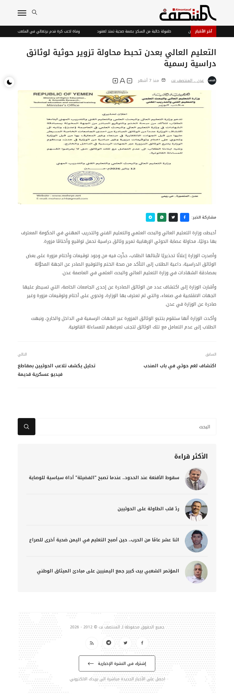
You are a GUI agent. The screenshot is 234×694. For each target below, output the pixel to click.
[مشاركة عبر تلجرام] (150, 217)
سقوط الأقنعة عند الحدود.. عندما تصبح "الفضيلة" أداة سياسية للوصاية (104, 477)
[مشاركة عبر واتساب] (161, 217)
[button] (22, 13)
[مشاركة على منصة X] (173, 217)
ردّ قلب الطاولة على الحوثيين (148, 508)
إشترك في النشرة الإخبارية (121, 663)
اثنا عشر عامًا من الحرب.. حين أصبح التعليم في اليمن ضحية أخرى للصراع (104, 539)
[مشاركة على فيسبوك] (184, 217)
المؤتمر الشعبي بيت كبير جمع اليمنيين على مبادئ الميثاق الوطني (108, 570)
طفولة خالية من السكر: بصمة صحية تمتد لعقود (141, 31)
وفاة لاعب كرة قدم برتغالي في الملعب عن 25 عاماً (47, 31)
